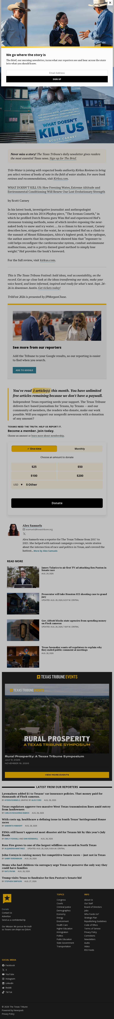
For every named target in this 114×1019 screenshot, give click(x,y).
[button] (57, 509)
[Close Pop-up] (110, 2)
